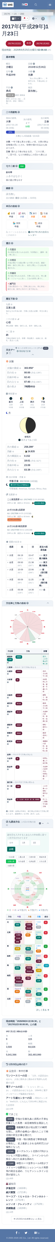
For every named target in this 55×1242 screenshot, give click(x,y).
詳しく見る (41, 1010)
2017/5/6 (14, 513)
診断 (11, 849)
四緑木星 (42, 857)
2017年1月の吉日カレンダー (38, 233)
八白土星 (42, 861)
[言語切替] (25, 5)
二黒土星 (21, 857)
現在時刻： (26, 50)
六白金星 (21, 861)
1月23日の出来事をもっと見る (28, 1219)
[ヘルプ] (43, 18)
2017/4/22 (28, 499)
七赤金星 (32, 861)
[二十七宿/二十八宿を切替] (18, 319)
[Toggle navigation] (50, 4)
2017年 (7, 14)
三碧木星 (32, 857)
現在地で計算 (25, 351)
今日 (28, 43)
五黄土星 (11, 861)
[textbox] (25, 18)
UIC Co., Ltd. (25, 1238)
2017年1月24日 (42, 43)
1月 (15, 14)
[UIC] (8, 4)
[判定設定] (41, 823)
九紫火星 (11, 866)
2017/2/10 (24, 481)
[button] (35, 5)
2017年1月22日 (14, 43)
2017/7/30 (15, 530)
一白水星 (11, 857)
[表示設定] (34, 18)
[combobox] (25, 18)
